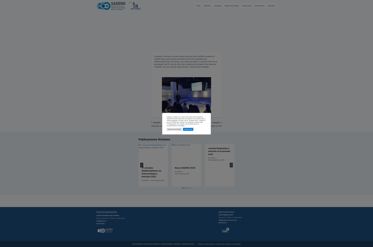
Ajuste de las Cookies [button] (174, 129)
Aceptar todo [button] (188, 129)
